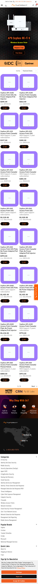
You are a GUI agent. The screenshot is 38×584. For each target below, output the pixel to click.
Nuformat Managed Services (9, 542)
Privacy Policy (21, 568)
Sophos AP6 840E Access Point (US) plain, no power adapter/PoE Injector (28, 289)
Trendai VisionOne (6, 533)
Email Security (5, 480)
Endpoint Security (6, 497)
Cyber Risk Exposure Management (11, 494)
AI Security (4, 460)
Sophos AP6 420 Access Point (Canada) (8, 134)
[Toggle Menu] (2, 5)
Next (33, 386)
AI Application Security (7, 474)
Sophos (3, 527)
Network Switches (6, 506)
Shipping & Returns (6, 552)
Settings (19, 572)
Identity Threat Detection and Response (12, 485)
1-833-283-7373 (19, 1)
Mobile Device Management (9, 520)
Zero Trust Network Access (9, 511)
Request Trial (19, 47)
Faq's (2, 555)
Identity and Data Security (8, 462)
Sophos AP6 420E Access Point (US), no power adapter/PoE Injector (8, 96)
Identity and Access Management (10, 483)
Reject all (19, 576)
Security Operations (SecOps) (9, 468)
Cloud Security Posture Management (11, 508)
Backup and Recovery (7, 477)
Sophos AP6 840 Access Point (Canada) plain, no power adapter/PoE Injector (27, 250)
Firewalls (3, 500)
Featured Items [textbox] (27, 71)
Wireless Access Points (7, 503)
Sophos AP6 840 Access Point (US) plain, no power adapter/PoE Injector (9, 250)
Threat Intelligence (6, 491)
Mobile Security (5, 465)
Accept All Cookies (19, 581)
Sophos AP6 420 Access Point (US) (27, 134)
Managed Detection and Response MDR (12, 488)
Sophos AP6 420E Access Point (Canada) (27, 327)
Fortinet (3, 530)
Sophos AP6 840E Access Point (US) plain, (9, 289)
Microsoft (3, 539)
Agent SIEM (4, 471)
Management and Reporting (9, 517)
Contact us (29, 1)
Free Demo (19, 53)
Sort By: (18, 71)
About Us (3, 549)
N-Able (3, 536)
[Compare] (33, 5)
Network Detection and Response (10, 514)
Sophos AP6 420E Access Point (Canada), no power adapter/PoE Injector (28, 96)
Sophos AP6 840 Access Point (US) (8, 211)
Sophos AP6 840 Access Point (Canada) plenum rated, (8, 367)
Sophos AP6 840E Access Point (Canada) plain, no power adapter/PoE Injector (8, 327)
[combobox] (29, 71)
